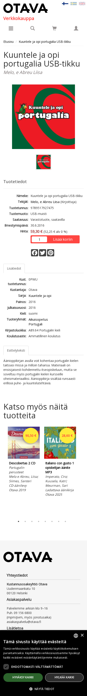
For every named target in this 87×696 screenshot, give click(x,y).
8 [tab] (65, 521)
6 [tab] (52, 521)
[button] (43, 689)
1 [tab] (18, 521)
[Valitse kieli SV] (73, 3)
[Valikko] (11, 28)
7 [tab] (58, 521)
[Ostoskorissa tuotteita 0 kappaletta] (54, 29)
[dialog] (43, 663)
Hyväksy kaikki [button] (23, 677)
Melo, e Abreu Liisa (45, 201)
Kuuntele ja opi (40, 295)
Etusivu (8, 41)
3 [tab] (32, 521)
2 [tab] (25, 521)
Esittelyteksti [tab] (16, 350)
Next (81, 471)
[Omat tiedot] (76, 28)
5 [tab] (45, 521)
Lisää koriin (62, 239)
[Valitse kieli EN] (82, 3)
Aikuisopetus (38, 319)
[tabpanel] (24, 460)
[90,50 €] (24, 457)
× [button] (82, 635)
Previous (2, 471)
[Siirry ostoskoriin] (54, 28)
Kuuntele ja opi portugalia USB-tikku (45, 41)
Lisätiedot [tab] (14, 268)
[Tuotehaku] (32, 28)
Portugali (35, 324)
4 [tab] (38, 521)
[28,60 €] (60, 457)
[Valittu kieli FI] (65, 3)
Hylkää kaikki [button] (64, 677)
